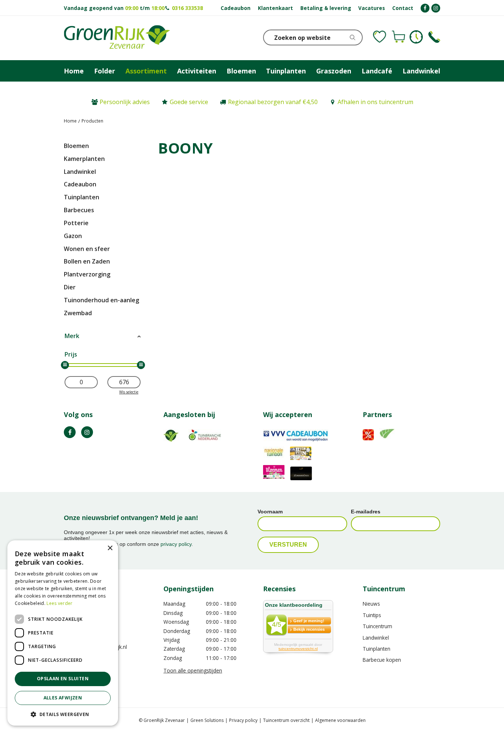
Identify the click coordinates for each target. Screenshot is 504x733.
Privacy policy (243, 720)
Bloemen (76, 146)
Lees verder (59, 603)
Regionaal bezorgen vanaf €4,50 (273, 102)
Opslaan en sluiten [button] (63, 678)
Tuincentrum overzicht (286, 720)
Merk (72, 336)
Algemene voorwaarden (340, 720)
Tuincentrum (377, 626)
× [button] (110, 548)
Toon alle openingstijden (192, 670)
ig (87, 432)
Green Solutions (207, 720)
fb (70, 432)
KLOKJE (416, 37)
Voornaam (270, 512)
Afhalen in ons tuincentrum (375, 102)
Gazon (73, 236)
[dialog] (62, 633)
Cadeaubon (80, 184)
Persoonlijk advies (125, 102)
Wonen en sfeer (87, 249)
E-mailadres (365, 512)
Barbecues (79, 210)
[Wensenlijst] (379, 37)
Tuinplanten (81, 197)
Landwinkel (80, 172)
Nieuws (371, 603)
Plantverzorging (87, 274)
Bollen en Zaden (87, 261)
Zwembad (78, 313)
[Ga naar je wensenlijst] (379, 37)
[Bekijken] (398, 37)
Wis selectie (128, 392)
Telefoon (434, 37)
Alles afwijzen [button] (63, 698)
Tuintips (372, 615)
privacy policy (175, 544)
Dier (70, 287)
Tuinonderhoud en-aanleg (101, 300)
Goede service (189, 102)
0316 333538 (187, 7)
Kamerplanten (84, 159)
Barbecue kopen (382, 659)
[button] (63, 714)
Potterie (76, 223)
